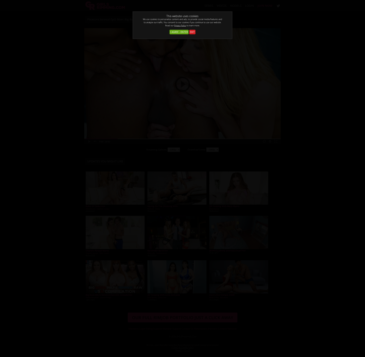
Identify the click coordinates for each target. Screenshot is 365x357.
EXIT (192, 32)
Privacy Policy (180, 25)
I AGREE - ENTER (179, 32)
